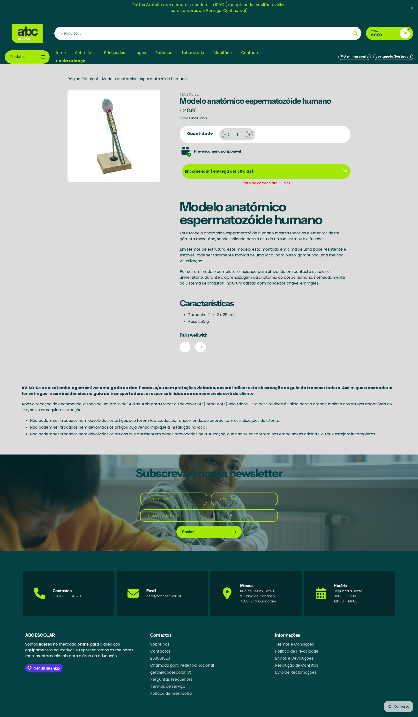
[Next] (200, 347)
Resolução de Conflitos (296, 665)
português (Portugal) (393, 56)
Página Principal (82, 79)
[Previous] (185, 347)
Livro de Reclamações (295, 672)
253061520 (160, 658)
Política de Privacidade (296, 651)
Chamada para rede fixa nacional (182, 665)
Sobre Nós (160, 644)
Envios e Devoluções (294, 658)
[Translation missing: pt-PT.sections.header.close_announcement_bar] (412, 7)
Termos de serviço (167, 686)
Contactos (160, 651)
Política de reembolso (171, 693)
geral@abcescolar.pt (170, 672)
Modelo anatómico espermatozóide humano (144, 79)
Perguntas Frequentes (171, 679)
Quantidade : (200, 133)
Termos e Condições (294, 644)
